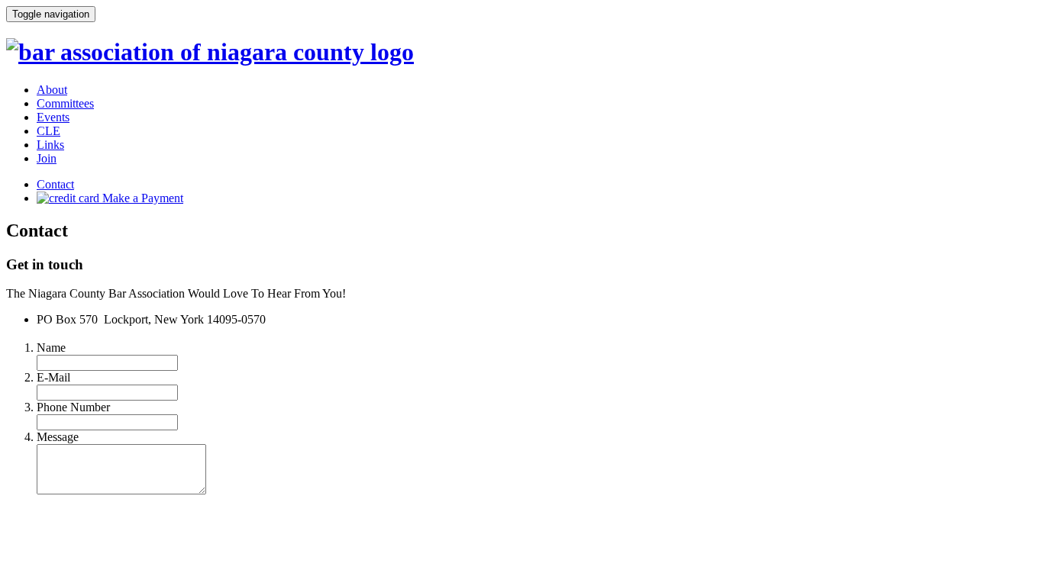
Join (47, 158)
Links (50, 144)
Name (51, 347)
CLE (48, 130)
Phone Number (73, 407)
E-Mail (53, 377)
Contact (55, 184)
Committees (65, 103)
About (52, 89)
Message (58, 436)
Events (53, 117)
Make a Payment (141, 198)
